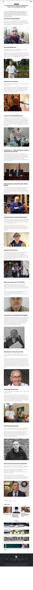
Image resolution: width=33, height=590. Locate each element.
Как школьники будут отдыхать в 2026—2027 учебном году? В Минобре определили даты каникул (16, 549)
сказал (7, 471)
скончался (8, 219)
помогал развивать (22, 257)
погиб (11, 428)
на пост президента (16, 221)
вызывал (19, 158)
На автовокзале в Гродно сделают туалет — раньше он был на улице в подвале (15, 534)
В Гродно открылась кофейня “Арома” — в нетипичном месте (12, 527)
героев (6, 355)
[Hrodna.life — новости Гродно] (3, 1)
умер (8, 49)
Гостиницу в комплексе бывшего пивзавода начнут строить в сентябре (14, 541)
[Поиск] (28, 1)
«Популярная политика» (10, 476)
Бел (30, 1)
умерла (17, 317)
